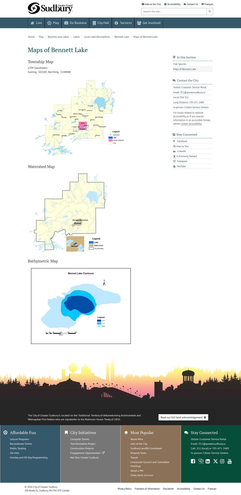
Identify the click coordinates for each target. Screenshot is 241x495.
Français (209, 4)
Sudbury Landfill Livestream (146, 448)
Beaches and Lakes (58, 36)
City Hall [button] (103, 23)
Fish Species (179, 64)
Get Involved (152, 23)
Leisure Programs (19, 439)
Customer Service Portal (213, 439)
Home (31, 36)
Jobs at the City (153, 4)
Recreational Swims (21, 443)
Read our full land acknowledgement (181, 417)
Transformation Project (82, 443)
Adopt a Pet (137, 470)
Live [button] (39, 23)
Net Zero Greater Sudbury (84, 457)
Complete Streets (79, 439)
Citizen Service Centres (215, 453)
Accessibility (173, 4)
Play (41, 36)
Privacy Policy (124, 488)
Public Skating (18, 448)
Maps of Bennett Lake (145, 36)
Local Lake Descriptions (97, 36)
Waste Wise (137, 439)
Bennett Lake (121, 36)
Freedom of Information (147, 488)
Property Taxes (138, 453)
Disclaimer (168, 488)
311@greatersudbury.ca (212, 443)
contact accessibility (191, 123)
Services (126, 23)
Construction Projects (82, 448)
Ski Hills (14, 453)
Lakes (76, 36)
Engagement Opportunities (86, 453)
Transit (134, 457)
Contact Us (192, 4)
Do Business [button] (78, 23)
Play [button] (56, 23)
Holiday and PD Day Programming (29, 457)
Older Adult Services (142, 475)
